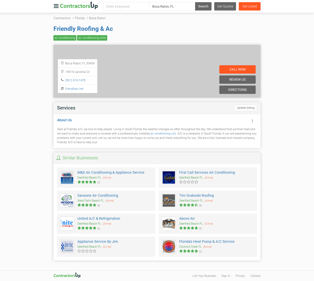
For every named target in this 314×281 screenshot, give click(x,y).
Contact (256, 276)
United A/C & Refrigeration (98, 218)
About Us (64, 120)
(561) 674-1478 (75, 80)
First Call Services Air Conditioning (207, 172)
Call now (238, 69)
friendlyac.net (74, 88)
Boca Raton (97, 18)
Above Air (187, 218)
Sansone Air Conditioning (97, 195)
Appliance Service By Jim (97, 241)
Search (203, 6)
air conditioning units (92, 38)
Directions (237, 90)
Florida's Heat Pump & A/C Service (207, 241)
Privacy (240, 276)
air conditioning (65, 38)
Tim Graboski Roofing (196, 195)
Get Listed (250, 6)
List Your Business (204, 276)
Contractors (62, 18)
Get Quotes (225, 6)
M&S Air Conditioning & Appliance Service (110, 172)
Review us (237, 79)
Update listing (246, 107)
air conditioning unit (163, 133)
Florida (80, 18)
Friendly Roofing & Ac (83, 28)
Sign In (226, 276)
